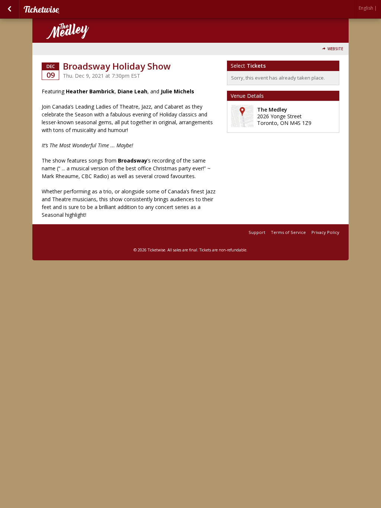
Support (257, 232)
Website (335, 48)
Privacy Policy (325, 232)
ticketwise (60, 9)
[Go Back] (9, 9)
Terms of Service (288, 232)
